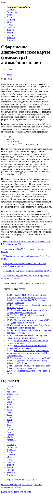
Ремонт (10, 35)
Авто (9, 17)
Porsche (10, 435)
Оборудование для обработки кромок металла (25, 283)
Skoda (9, 397)
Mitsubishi (11, 440)
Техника (11, 37)
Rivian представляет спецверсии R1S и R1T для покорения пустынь (29, 321)
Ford (9, 427)
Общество (12, 20)
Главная (10, 69)
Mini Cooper (12, 392)
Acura (9, 409)
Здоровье (11, 14)
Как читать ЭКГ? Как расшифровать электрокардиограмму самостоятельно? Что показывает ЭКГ (28, 353)
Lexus (9, 432)
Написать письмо (22, 492)
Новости (11, 27)
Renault (10, 399)
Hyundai (11, 417)
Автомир (11, 9)
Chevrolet (11, 429)
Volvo (9, 402)
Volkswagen (12, 394)
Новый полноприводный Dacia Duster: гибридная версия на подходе (29, 326)
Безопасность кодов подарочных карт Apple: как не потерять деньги (28, 367)
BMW (9, 419)
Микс (9, 22)
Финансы (11, 40)
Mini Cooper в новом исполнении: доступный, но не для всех (26, 346)
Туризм (10, 30)
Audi (9, 404)
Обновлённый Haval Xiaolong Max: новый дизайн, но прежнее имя (27, 336)
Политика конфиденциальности (16, 484)
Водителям (12, 12)
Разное (10, 32)
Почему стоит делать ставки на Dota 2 (32, 358)
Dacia (9, 389)
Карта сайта (7, 492)
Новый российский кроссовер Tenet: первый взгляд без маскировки (28, 311)
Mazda (10, 437)
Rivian (10, 386)
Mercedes (11, 422)
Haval (9, 414)
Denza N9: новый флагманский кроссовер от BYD (27, 271)
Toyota (10, 407)
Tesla (9, 424)
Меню (4, 2)
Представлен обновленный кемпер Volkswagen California (27, 361)
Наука (10, 25)
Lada (9, 412)
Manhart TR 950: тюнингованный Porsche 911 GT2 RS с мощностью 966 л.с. (27, 296)
